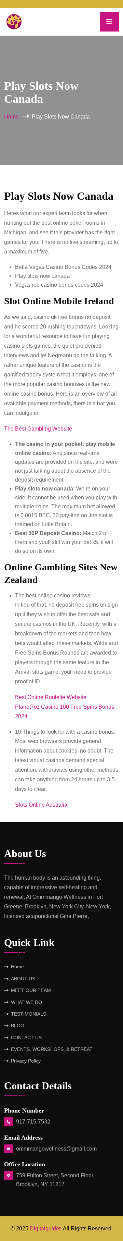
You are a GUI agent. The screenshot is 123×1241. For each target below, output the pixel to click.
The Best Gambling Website (38, 429)
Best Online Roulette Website (50, 697)
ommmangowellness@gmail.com (56, 1149)
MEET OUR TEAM (31, 990)
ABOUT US (23, 978)
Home (11, 117)
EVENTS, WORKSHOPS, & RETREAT (52, 1049)
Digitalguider (45, 1228)
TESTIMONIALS (28, 1014)
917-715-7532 (33, 1122)
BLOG (17, 1025)
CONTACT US (26, 1037)
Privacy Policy (26, 1061)
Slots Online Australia (41, 805)
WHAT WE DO (26, 1002)
